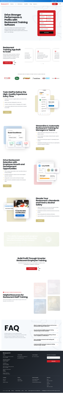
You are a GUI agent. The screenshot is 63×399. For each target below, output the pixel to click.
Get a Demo (46, 32)
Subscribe (53, 361)
